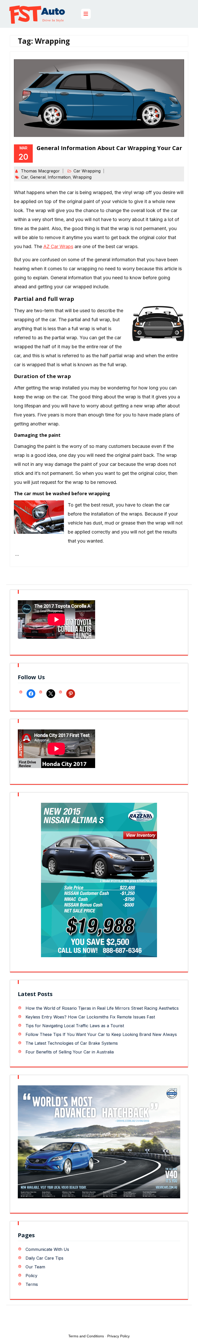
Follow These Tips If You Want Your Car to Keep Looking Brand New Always (101, 1034)
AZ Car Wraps (58, 246)
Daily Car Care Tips (44, 1258)
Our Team (35, 1266)
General (38, 177)
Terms (32, 1284)
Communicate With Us (47, 1249)
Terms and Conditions (86, 1336)
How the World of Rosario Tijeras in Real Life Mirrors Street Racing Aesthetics (102, 1008)
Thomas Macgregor (40, 170)
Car (24, 177)
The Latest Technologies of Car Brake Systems (72, 1043)
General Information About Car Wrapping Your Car (109, 148)
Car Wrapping (87, 170)
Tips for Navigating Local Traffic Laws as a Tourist (75, 1025)
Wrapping (82, 177)
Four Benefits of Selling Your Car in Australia (70, 1051)
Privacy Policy (118, 1336)
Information (59, 177)
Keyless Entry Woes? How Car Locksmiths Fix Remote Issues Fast (90, 1016)
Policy (31, 1275)
